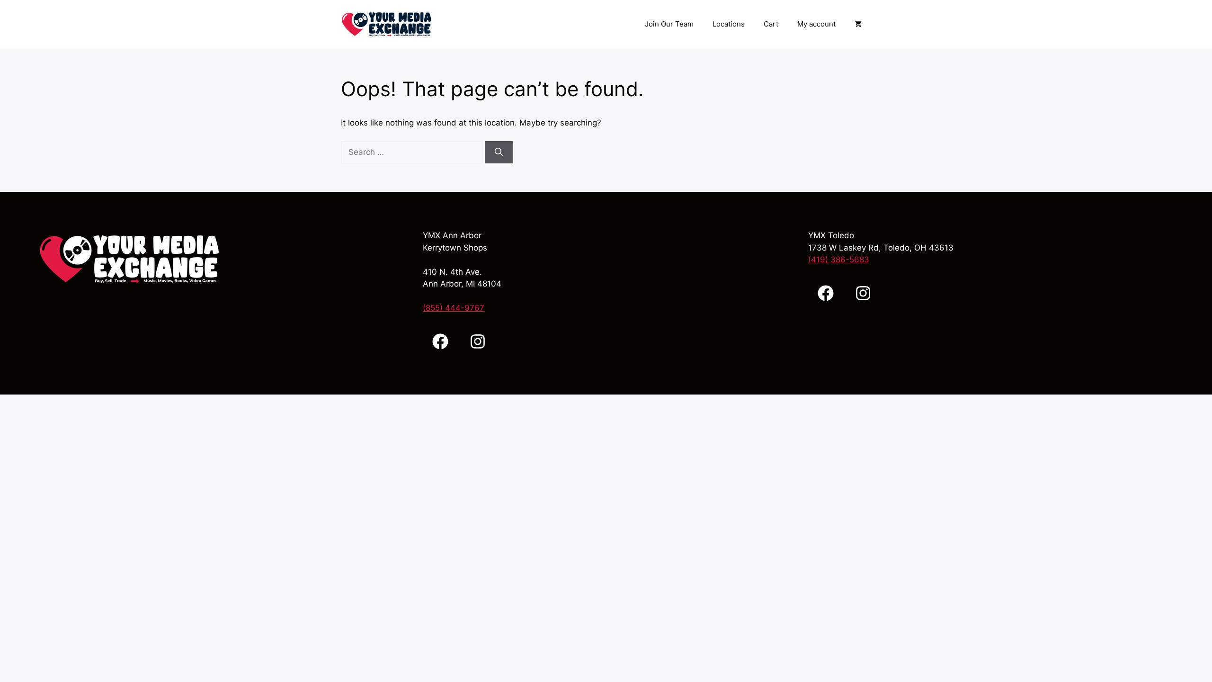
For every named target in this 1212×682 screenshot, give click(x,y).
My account (816, 23)
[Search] (499, 152)
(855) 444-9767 (453, 308)
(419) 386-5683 (838, 259)
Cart (771, 23)
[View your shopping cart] (858, 24)
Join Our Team (669, 23)
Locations (729, 23)
